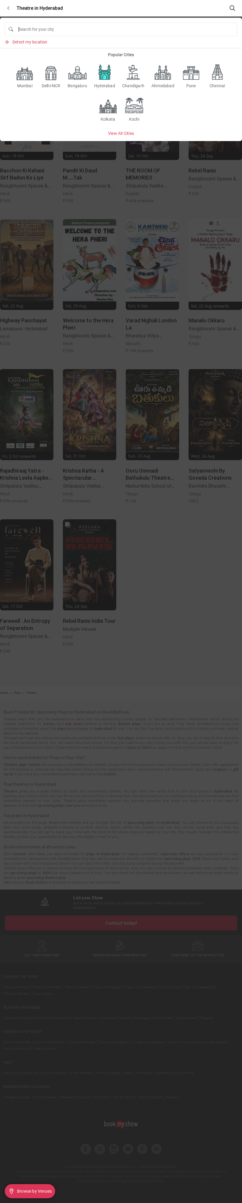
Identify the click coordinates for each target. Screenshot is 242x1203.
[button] (8, 8)
